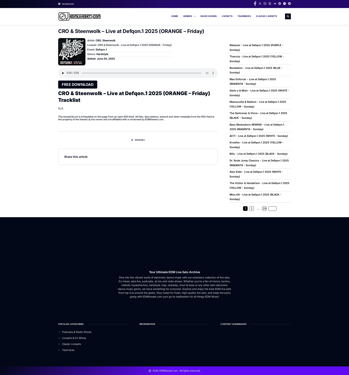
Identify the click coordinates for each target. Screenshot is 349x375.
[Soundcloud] (274, 3)
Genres (187, 16)
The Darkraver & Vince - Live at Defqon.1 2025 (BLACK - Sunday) (258, 115)
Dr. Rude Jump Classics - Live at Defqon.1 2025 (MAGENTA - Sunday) (259, 163)
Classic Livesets (266, 16)
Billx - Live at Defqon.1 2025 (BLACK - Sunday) (259, 153)
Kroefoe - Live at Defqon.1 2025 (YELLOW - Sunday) (257, 145)
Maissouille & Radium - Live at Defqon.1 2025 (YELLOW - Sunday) (258, 104)
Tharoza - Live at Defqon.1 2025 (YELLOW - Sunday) (257, 59)
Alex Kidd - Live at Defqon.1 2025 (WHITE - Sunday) (256, 174)
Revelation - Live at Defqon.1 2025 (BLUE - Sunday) (256, 70)
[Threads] (269, 3)
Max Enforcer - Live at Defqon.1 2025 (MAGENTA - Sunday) (253, 81)
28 (264, 208)
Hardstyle (102, 54)
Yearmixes (244, 16)
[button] (288, 16)
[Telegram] (289, 3)
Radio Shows (208, 16)
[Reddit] (279, 3)
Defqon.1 (101, 49)
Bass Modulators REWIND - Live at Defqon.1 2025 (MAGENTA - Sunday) (257, 127)
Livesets (227, 16)
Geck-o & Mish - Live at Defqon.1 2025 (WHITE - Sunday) (259, 93)
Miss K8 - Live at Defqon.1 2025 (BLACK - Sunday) (255, 197)
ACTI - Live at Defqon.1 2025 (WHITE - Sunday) (259, 135)
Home (174, 16)
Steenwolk (108, 40)
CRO (98, 40)
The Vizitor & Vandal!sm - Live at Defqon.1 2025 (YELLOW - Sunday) (259, 185)
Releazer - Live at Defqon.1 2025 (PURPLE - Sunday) (256, 47)
